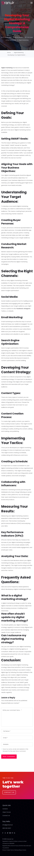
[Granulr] (8, 3)
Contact (24, 850)
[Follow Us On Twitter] (8, 833)
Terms (12, 850)
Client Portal (6, 812)
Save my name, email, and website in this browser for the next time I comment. (15, 750)
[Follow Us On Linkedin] (15, 833)
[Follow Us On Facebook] (3, 833)
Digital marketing (6, 68)
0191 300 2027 (6, 828)
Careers (5, 809)
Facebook (19, 309)
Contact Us (6, 815)
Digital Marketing (23, 40)
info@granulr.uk (7, 825)
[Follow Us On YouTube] (10, 833)
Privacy (4, 850)
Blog (20, 850)
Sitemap (17, 850)
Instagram (27, 309)
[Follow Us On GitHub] (13, 833)
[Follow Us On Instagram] (6, 833)
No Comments (11, 40)
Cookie (8, 850)
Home (9, 52)
